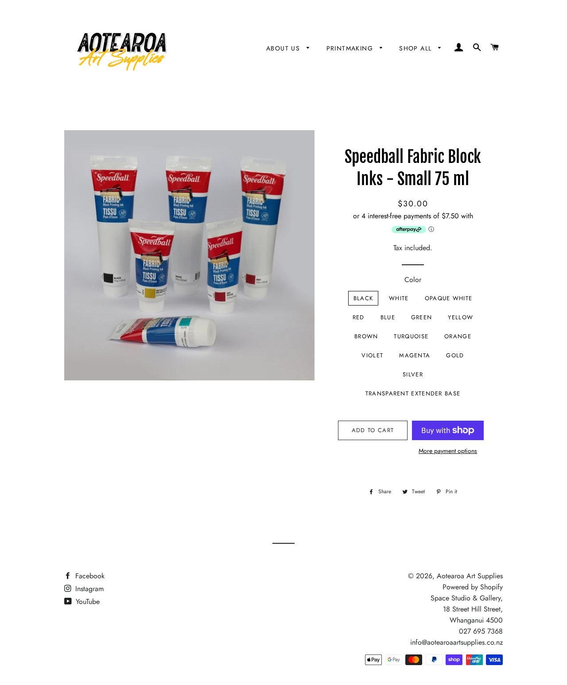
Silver (413, 374)
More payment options (448, 450)
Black (363, 298)
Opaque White (449, 298)
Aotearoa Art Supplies (470, 576)
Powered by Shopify (473, 587)
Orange (457, 336)
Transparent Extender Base (413, 393)
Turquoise (411, 336)
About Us (284, 48)
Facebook (89, 576)
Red (359, 317)
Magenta (414, 355)
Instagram (88, 589)
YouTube (87, 601)
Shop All (416, 48)
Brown (366, 336)
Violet (372, 355)
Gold (455, 355)
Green (421, 317)
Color (412, 280)
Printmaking (351, 48)
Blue (388, 317)
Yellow (460, 317)
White (399, 298)
